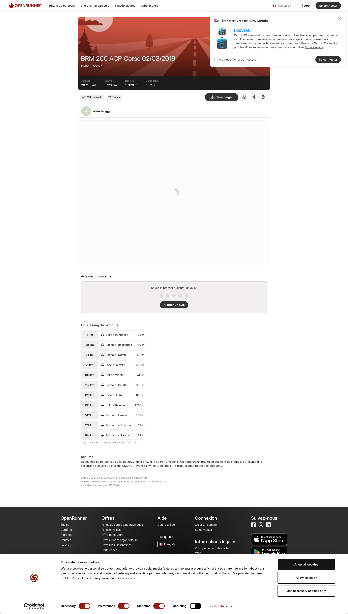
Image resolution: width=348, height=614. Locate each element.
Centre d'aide (166, 524)
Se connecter (328, 5)
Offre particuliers (112, 534)
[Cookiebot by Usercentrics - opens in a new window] (34, 606)
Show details (218, 606)
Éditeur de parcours (62, 5)
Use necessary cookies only (306, 590)
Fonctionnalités (125, 5)
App (307, 5)
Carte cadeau (110, 550)
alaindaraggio (102, 111)
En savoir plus (314, 47)
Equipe (65, 524)
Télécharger (224, 97)
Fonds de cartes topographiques (122, 524)
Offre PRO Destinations (117, 545)
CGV (198, 553)
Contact (66, 540)
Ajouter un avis (174, 304)
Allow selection (306, 577)
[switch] (123, 606)
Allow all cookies (306, 564)
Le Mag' (66, 545)
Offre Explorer (150, 5)
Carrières (66, 529)
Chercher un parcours (95, 5)
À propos (66, 534)
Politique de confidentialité (212, 548)
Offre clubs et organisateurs (120, 540)
